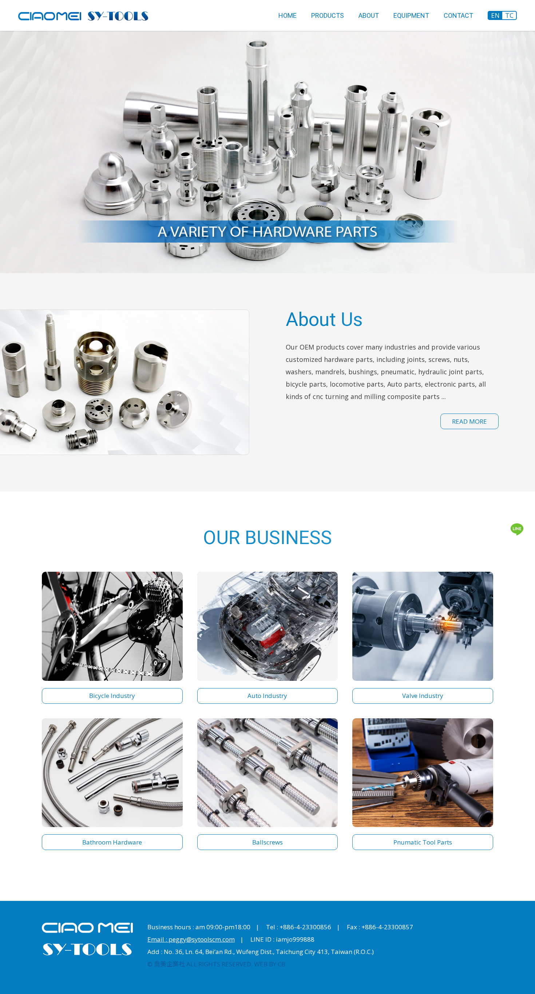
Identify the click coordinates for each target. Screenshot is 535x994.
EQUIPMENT (411, 15)
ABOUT (368, 15)
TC (509, 15)
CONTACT (458, 15)
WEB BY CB (269, 964)
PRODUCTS (327, 15)
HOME (287, 15)
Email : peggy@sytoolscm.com (191, 939)
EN (495, 15)
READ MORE (469, 421)
